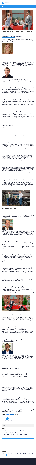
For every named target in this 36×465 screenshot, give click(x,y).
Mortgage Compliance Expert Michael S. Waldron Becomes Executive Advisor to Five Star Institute (15, 434)
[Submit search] (33, 425)
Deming (12, 453)
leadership (16, 453)
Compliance (4, 441)
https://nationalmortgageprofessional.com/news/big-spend (14, 36)
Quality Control (5, 446)
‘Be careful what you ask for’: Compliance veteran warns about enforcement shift (13, 430)
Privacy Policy (21, 460)
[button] (33, 2)
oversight (28, 453)
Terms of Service (26, 460)
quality (32, 453)
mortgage (24, 453)
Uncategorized (5, 448)
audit (3, 453)
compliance (8, 453)
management (20, 453)
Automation (4, 439)
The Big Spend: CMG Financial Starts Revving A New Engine (10, 432)
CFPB (5, 453)
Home (12, 6)
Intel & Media (14, 6)
